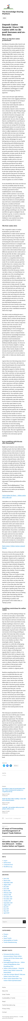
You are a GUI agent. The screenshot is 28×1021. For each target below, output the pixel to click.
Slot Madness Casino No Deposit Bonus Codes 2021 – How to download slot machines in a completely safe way (13, 790)
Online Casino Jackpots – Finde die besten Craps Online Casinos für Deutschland (14, 970)
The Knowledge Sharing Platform (10, 1016)
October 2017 (7, 901)
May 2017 (6, 911)
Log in (5, 860)
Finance (6, 934)
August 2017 (7, 905)
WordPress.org (8, 866)
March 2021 (7, 880)
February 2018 (8, 892)
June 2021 (6, 878)
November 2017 (8, 898)
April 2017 (6, 913)
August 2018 (7, 884)
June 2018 (6, 888)
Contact (4, 1012)
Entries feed (7, 862)
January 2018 (7, 894)
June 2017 (6, 909)
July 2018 (6, 886)
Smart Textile (7, 938)
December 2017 (8, 896)
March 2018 (7, 890)
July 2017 (6, 907)
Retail (5, 936)
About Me (5, 991)
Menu (4, 18)
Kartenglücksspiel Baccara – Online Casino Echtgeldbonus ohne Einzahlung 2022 (14, 964)
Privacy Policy (6, 1008)
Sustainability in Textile (11, 940)
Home (4, 987)
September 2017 (8, 903)
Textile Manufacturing (10, 942)
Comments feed (8, 864)
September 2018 (8, 882)
